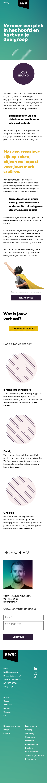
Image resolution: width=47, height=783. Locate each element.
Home (6, 697)
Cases (6, 701)
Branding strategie (11, 726)
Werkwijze (7, 705)
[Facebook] (39, 678)
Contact (6, 712)
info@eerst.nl (9, 687)
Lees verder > (16, 467)
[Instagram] (39, 673)
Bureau (6, 708)
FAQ (5, 716)
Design (6, 730)
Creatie (6, 734)
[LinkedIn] (39, 668)
